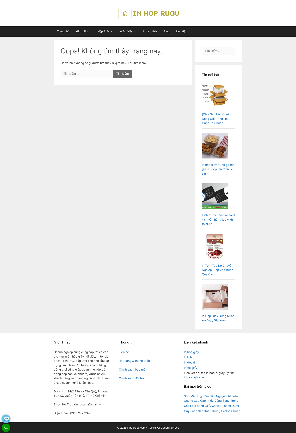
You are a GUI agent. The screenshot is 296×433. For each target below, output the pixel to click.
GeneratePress (170, 427)
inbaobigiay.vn (194, 377)
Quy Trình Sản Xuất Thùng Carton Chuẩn (212, 411)
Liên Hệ (180, 31)
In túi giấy (190, 368)
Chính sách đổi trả (131, 378)
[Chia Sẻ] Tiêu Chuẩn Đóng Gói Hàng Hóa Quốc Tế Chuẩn (216, 119)
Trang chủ (63, 31)
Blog (166, 31)
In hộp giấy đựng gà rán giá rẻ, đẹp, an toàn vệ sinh (218, 169)
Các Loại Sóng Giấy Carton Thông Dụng (211, 405)
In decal (189, 362)
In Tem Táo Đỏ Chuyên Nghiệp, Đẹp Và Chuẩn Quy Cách (217, 270)
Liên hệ (124, 352)
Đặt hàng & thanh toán (134, 360)
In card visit (150, 31)
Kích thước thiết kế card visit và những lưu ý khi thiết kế (218, 219)
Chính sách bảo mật (132, 369)
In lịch (188, 357)
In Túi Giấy (126, 31)
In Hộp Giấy (102, 31)
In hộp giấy (191, 352)
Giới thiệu (82, 31)
